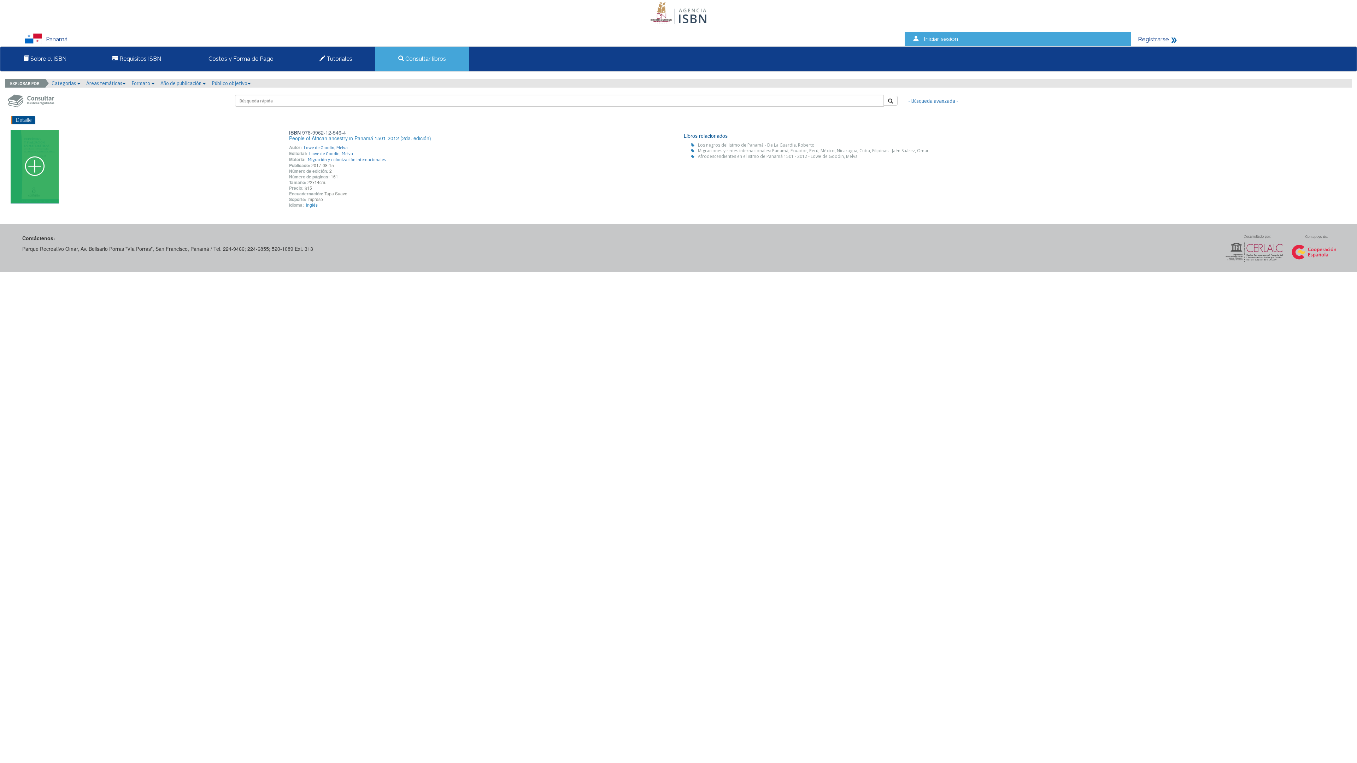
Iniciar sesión (941, 38)
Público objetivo (229, 83)
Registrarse (1153, 39)
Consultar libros (425, 58)
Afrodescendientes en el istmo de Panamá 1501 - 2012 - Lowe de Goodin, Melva (778, 156)
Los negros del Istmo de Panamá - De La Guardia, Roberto (756, 145)
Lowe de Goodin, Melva (326, 147)
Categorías (64, 83)
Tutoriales (338, 58)
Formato (141, 83)
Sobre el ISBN (47, 58)
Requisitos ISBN (139, 58)
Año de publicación (181, 83)
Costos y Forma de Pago (240, 58)
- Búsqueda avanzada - (933, 101)
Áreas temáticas (104, 83)
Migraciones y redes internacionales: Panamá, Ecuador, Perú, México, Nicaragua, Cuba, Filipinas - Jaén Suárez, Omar (813, 151)
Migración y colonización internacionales (347, 159)
